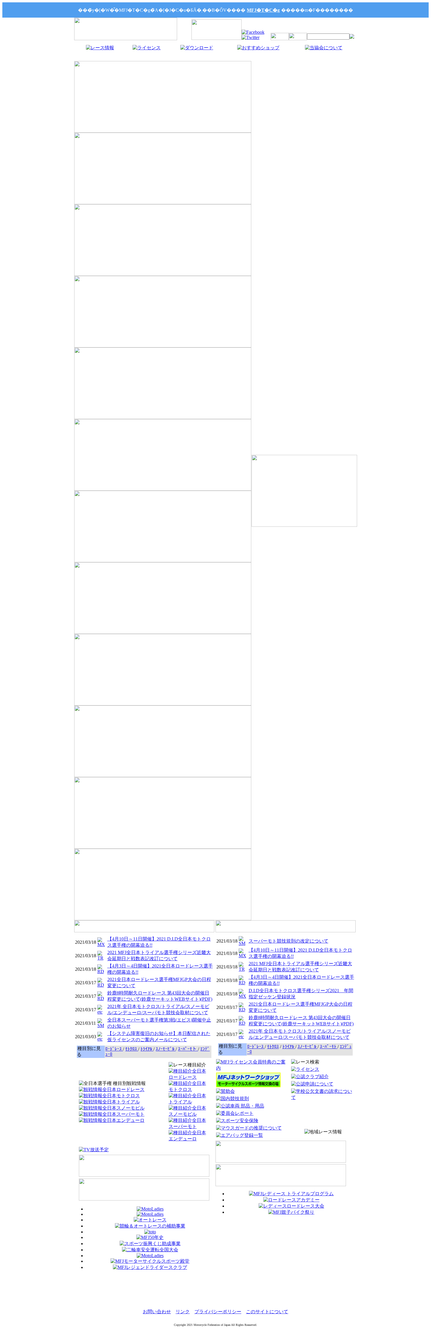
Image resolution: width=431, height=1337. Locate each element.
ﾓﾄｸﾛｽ (131, 1048)
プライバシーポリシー (217, 1311)
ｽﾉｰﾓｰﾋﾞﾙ (166, 1048)
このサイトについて (267, 1311)
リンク (183, 1311)
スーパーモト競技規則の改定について (288, 940)
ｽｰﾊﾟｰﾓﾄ (328, 1046)
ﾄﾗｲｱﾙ (146, 1048)
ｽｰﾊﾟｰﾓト (188, 1048)
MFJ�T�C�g (263, 10)
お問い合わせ (157, 1311)
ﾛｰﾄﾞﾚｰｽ (114, 1048)
